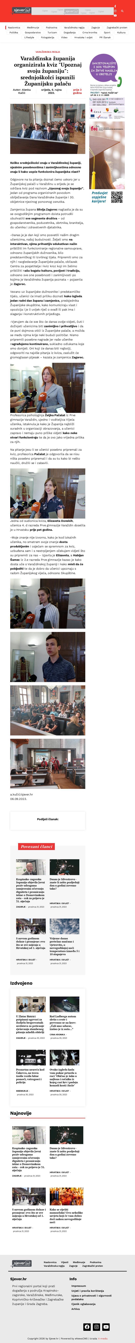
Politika (14, 32)
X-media (103, 1338)
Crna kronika (89, 32)
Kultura (121, 32)
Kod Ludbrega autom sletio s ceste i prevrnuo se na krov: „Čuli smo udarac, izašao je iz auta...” (63, 1023)
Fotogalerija (47, 37)
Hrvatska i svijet (83, 37)
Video (64, 37)
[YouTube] (115, 15)
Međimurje (33, 27)
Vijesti (64, 1262)
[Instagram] (115, 11)
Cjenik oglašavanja (83, 1304)
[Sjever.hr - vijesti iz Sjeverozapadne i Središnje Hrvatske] (20, 11)
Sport (107, 32)
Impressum (78, 1285)
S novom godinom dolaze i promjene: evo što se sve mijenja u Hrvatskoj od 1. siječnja (30, 943)
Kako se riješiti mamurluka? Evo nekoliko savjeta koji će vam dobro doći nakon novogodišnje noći (66, 1216)
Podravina (51, 27)
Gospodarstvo (33, 32)
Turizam (52, 32)
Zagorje (95, 27)
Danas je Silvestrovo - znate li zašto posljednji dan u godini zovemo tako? (64, 884)
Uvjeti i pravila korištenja (87, 1290)
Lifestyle (29, 37)
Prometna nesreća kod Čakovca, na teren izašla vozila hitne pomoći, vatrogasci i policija (30, 1076)
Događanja (70, 32)
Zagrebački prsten (117, 27)
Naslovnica (14, 27)
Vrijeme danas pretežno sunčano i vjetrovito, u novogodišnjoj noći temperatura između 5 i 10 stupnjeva (64, 946)
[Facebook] (115, 6)
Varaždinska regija (74, 27)
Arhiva (75, 1309)
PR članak (105, 37)
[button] (122, 11)
